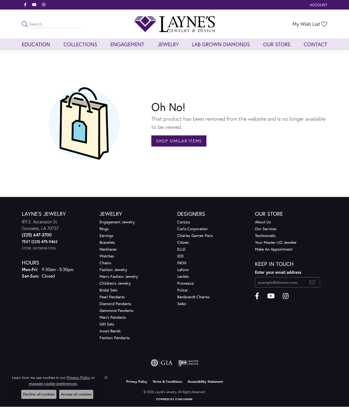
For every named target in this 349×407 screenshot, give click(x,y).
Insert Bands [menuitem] (110, 330)
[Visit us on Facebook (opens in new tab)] (25, 5)
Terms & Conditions (167, 381)
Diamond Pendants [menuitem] (115, 303)
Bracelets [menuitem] (107, 242)
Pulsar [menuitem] (182, 290)
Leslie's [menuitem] (183, 276)
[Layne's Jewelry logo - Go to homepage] (174, 24)
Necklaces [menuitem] (108, 249)
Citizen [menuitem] (183, 242)
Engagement (127, 44)
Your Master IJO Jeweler (276, 242)
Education (36, 44)
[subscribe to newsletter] (312, 282)
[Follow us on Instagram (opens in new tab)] (43, 5)
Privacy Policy (136, 381)
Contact (315, 44)
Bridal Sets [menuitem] (109, 290)
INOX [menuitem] (181, 262)
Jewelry (168, 44)
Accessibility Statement (205, 381)
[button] (318, 5)
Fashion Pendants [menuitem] (115, 337)
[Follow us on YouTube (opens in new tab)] (34, 5)
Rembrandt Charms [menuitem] (193, 296)
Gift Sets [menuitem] (107, 324)
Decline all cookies (39, 394)
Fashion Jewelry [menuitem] (113, 269)
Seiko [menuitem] (181, 303)
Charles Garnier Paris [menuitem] (195, 235)
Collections (80, 44)
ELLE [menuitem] (181, 249)
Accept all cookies (76, 394)
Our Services (265, 228)
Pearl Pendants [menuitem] (112, 296)
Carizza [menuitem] (183, 221)
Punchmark (183, 399)
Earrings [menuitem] (106, 235)
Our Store (276, 44)
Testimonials (265, 235)
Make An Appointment (274, 249)
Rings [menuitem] (104, 228)
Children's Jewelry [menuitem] (115, 283)
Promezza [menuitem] (185, 283)
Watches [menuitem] (107, 256)
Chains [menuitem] (105, 262)
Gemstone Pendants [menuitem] (117, 310)
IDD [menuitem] (180, 256)
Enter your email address (278, 272)
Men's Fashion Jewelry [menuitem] (119, 276)
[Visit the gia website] (162, 363)
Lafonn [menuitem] (183, 269)
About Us (263, 221)
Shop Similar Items (179, 141)
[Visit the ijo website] (188, 363)
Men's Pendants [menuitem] (113, 317)
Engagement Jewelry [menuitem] (117, 221)
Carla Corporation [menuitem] (192, 228)
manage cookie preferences (53, 383)
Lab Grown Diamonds (221, 44)
